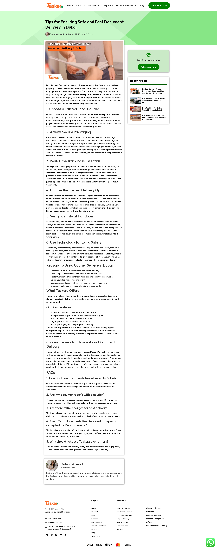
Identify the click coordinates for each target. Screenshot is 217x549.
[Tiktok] (65, 535)
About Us (80, 5)
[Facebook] (47, 535)
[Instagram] (52, 535)
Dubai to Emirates (124, 5)
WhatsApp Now (159, 5)
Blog (142, 5)
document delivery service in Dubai (63, 172)
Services (92, 5)
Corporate (108, 5)
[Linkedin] (56, 535)
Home (70, 5)
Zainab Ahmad (72, 464)
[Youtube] (61, 535)
